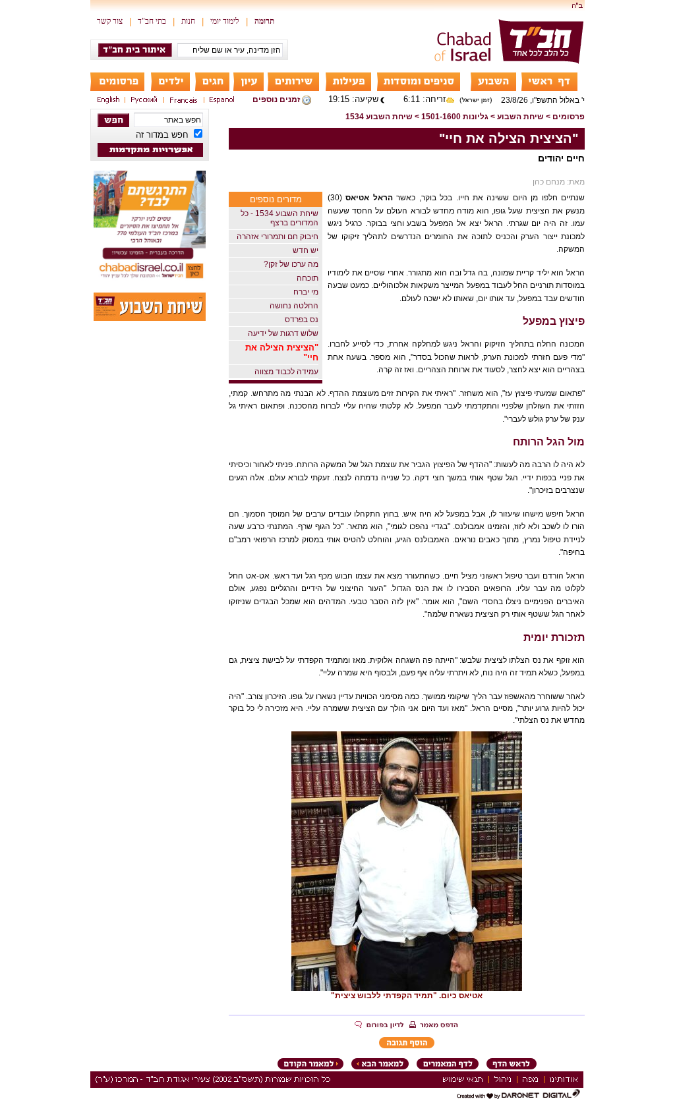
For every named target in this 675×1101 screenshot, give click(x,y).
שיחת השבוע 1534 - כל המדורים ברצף (279, 218)
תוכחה (307, 278)
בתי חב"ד (152, 21)
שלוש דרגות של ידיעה (283, 333)
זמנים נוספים (276, 99)
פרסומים (568, 116)
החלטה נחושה (294, 305)
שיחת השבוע (520, 116)
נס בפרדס (301, 319)
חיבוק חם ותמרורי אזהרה (277, 236)
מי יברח (305, 291)
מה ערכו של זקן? (291, 264)
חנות (188, 21)
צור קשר (110, 21)
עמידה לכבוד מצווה (286, 371)
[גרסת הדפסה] (434, 1025)
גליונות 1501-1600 (454, 116)
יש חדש (305, 250)
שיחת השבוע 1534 (379, 116)
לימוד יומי (224, 21)
